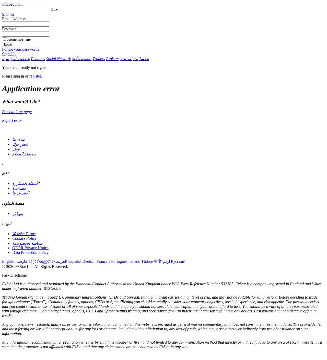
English (8, 261)
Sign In (8, 14)
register (35, 76)
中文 (158, 261)
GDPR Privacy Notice (30, 248)
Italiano (134, 261)
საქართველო (41, 261)
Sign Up (9, 54)
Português (119, 261)
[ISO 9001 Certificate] (2, 162)
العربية (61, 261)
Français (103, 261)
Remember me (19, 39)
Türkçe (147, 261)
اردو (166, 261)
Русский (178, 261)
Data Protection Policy (30, 252)
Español (74, 261)
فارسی (21, 261)
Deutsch (89, 261)
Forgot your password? (20, 49)
